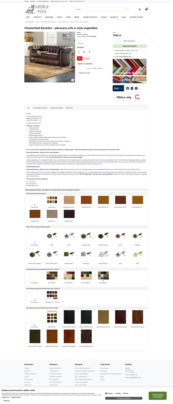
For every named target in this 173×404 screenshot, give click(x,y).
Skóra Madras (69, 283)
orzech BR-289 (35, 221)
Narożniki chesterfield (56, 374)
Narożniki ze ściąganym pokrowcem (85, 371)
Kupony (102, 379)
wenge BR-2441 (68, 221)
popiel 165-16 (52, 221)
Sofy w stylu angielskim (81, 374)
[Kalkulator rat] (126, 97)
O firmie (26, 1)
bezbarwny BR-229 (69, 207)
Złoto (137, 263)
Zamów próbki (30, 149)
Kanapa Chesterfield (55, 368)
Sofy (37, 22)
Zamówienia (103, 371)
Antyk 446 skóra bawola (34, 346)
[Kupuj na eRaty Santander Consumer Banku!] (84, 58)
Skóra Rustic (48, 302)
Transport (27, 368)
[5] (81, 68)
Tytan (120, 263)
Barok (51, 245)
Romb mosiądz (69, 263)
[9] (84, 68)
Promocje (27, 382)
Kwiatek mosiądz (103, 245)
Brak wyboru (34, 207)
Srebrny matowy (103, 263)
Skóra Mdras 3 (103, 283)
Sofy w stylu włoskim (80, 385)
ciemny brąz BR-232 (103, 207)
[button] (146, 9)
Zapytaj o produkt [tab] (56, 108)
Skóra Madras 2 (86, 283)
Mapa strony (27, 385)
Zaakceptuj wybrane (123, 398)
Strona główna (30, 22)
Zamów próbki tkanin (43, 1)
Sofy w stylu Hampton (81, 376)
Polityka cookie (5, 397)
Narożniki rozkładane (55, 376)
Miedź (120, 245)
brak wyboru (34, 327)
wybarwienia (51, 207)
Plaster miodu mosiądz (34, 263)
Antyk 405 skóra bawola (69, 327)
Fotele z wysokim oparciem (82, 368)
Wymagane (110, 393)
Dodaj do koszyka (129, 41)
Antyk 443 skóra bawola (120, 327)
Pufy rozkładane (54, 379)
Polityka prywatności (16, 397)
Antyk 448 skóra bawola (51, 346)
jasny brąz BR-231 (137, 207)
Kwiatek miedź (86, 245)
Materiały (33, 1)
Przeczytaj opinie (84, 73)
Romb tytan (86, 263)
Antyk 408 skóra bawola (86, 327)
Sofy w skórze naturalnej (48, 22)
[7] (82, 68)
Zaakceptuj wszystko (157, 395)
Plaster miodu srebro (52, 263)
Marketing (125, 393)
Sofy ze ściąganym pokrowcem (83, 379)
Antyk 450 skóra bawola (69, 346)
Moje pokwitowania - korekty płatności (110, 374)
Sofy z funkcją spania (55, 382)
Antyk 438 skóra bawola (103, 327)
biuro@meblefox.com (79, 1)
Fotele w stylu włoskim (81, 382)
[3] (79, 68)
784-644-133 (64, 1)
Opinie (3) (69, 108)
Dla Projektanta (28, 379)
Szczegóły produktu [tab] (40, 108)
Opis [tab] (28, 108)
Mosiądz (137, 245)
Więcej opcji (7, 400)
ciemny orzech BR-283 (120, 207)
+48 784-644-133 (125, 53)
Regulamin (27, 371)
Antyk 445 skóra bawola (137, 327)
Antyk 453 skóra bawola (86, 346)
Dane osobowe (104, 368)
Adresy (102, 376)
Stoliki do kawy (54, 385)
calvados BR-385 (86, 207)
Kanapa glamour (54, 371)
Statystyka (118, 393)
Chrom (69, 245)
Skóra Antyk (51, 283)
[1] (77, 68)
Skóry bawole (52, 327)
